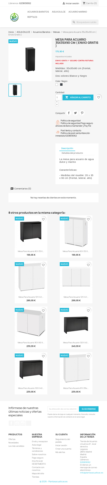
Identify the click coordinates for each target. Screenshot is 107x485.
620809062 (25, 3)
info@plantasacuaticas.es (91, 472)
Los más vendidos (16, 446)
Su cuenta (61, 434)
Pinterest (82, 112)
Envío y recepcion (40, 441)
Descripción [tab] (67, 148)
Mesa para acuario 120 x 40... (76, 342)
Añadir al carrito (78, 97)
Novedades (13, 442)
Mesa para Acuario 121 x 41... (76, 297)
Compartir (68, 112)
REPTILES (32, 17)
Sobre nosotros (39, 454)
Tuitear (75, 112)
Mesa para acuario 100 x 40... (31, 388)
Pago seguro (37, 458)
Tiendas (35, 477)
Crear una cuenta (63, 449)
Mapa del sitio (38, 473)
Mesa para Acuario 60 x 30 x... (76, 251)
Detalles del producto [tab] (72, 153)
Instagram (22, 423)
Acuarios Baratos (38, 11)
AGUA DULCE (59, 11)
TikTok (28, 423)
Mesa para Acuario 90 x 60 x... (31, 342)
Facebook (11, 423)
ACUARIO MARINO (78, 11)
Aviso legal (36, 445)
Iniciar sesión (61, 445)
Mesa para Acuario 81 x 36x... (76, 388)
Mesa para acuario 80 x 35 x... (31, 251)
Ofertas (11, 439)
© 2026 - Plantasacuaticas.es (53, 481)
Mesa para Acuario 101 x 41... (31, 297)
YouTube (17, 423)
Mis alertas (60, 452)
